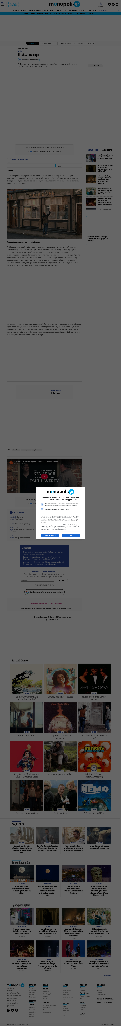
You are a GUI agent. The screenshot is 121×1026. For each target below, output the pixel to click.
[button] (60, 513)
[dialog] (60, 513)
